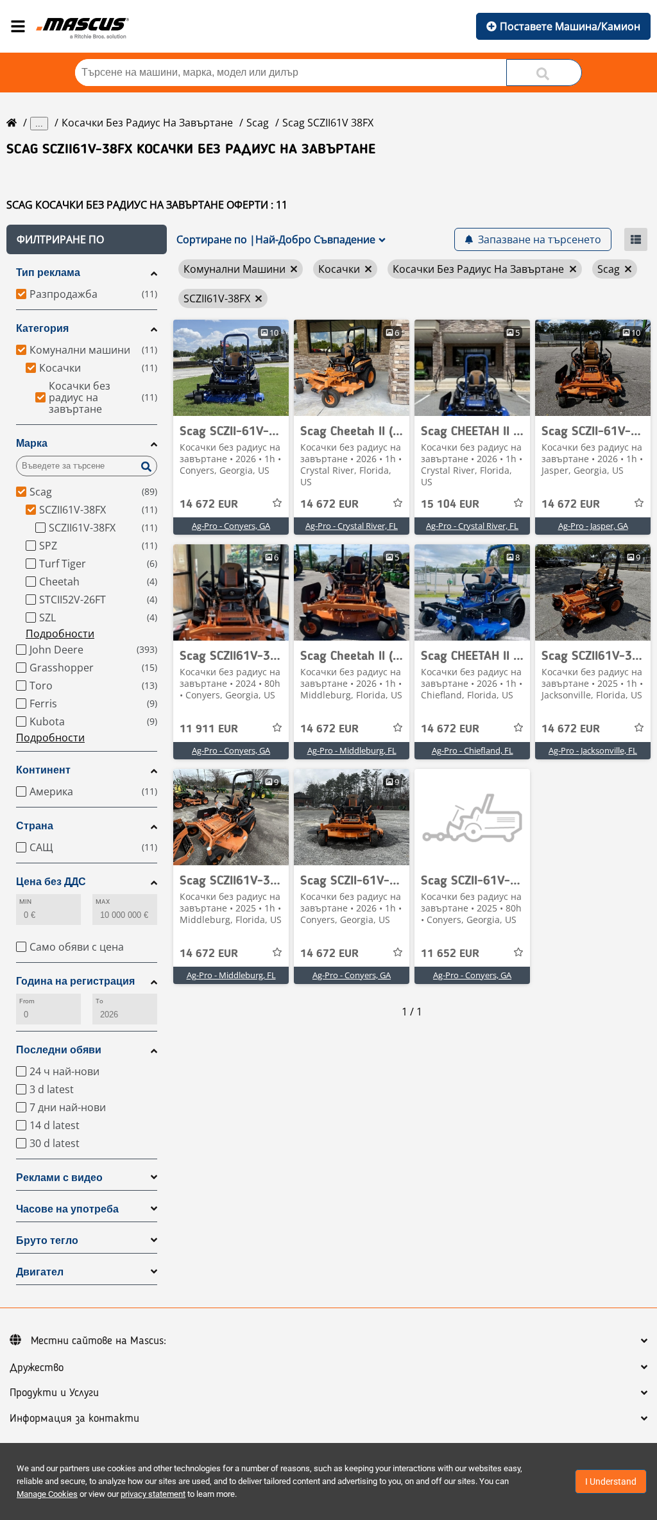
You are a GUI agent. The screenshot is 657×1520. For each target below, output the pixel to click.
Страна (34, 825)
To (99, 1001)
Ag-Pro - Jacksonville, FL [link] (593, 750)
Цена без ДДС (51, 881)
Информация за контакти (74, 1418)
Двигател (40, 1271)
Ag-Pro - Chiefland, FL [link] (472, 750)
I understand (610, 1481)
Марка (31, 443)
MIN (25, 901)
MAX (103, 901)
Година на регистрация (75, 981)
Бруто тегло (47, 1240)
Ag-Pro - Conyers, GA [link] (231, 525)
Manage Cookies (47, 1494)
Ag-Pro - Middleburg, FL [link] (352, 750)
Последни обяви (58, 1049)
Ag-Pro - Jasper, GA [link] (593, 525)
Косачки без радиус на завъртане (147, 123)
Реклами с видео (59, 1177)
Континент (43, 769)
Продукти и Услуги (54, 1393)
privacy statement (153, 1494)
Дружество (37, 1368)
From (27, 1001)
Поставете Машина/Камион (570, 26)
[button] (86, 239)
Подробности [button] (60, 633)
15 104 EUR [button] (450, 504)
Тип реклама (48, 272)
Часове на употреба (67, 1209)
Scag (257, 123)
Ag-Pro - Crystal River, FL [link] (351, 525)
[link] (231, 368)
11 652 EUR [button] (450, 954)
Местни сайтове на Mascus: (98, 1341)
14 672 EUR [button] (209, 504)
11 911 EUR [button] (209, 729)
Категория (42, 328)
